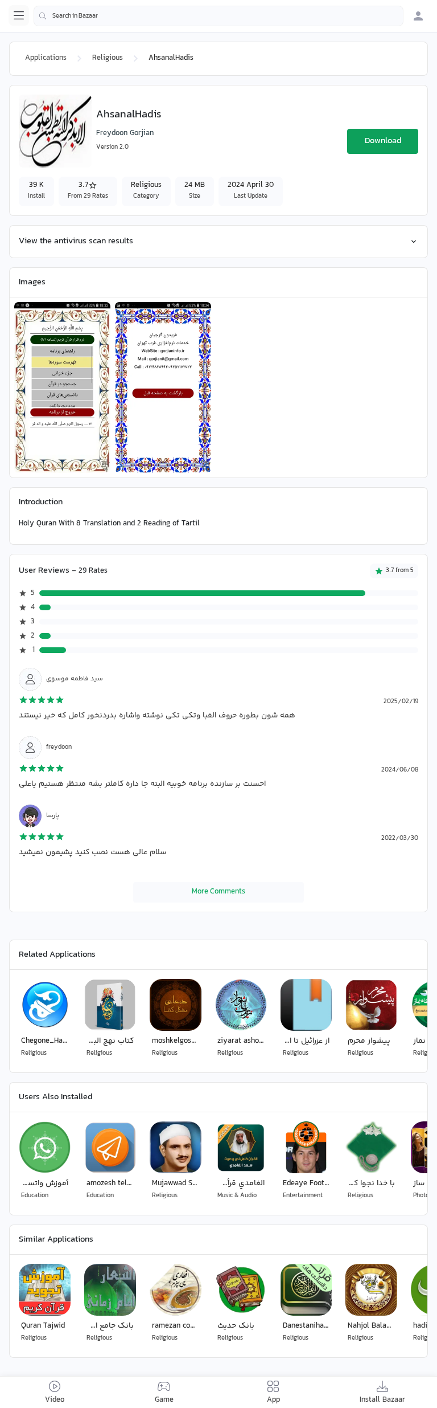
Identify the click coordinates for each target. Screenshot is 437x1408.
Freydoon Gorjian (125, 133)
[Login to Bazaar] (418, 16)
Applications (46, 58)
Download (383, 141)
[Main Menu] (19, 15)
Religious (107, 58)
